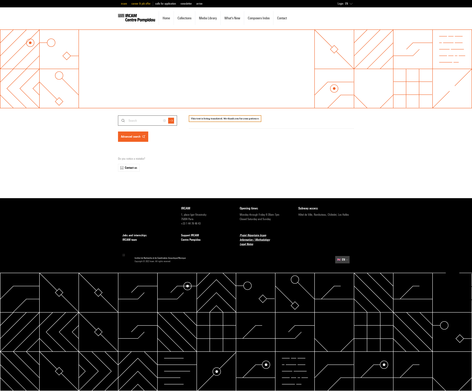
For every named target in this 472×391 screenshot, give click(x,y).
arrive (199, 3)
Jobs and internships (134, 235)
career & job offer (141, 3)
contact (282, 18)
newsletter (186, 3)
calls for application (165, 3)
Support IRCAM (190, 235)
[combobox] (147, 120)
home (166, 18)
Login (340, 3)
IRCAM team (129, 239)
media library (208, 18)
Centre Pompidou (191, 239)
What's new (232, 18)
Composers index (259, 18)
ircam (124, 3)
